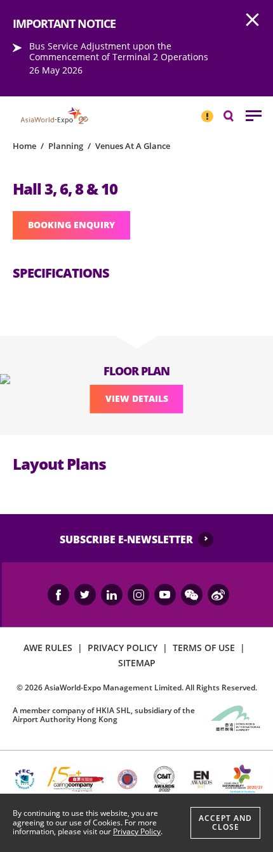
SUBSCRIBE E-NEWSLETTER (126, 539)
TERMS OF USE (204, 648)
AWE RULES (47, 648)
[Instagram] (138, 594)
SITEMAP (137, 663)
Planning (65, 146)
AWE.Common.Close (252, 20)
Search (235, 115)
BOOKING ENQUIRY (71, 225)
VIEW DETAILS (136, 398)
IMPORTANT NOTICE (207, 110)
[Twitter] (85, 594)
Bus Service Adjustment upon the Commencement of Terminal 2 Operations (118, 51)
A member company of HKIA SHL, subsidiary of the (104, 715)
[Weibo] (218, 594)
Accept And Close (225, 822)
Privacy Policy (137, 831)
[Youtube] (165, 594)
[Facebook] (58, 594)
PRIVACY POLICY (122, 648)
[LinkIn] (112, 594)
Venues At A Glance (132, 146)
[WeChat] (192, 594)
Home (24, 146)
